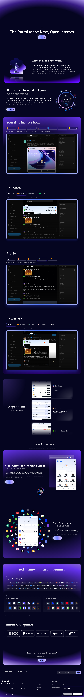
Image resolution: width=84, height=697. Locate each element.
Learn (74, 684)
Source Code (55, 689)
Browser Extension (56, 687)
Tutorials (54, 684)
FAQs (64, 684)
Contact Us (39, 687)
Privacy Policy (39, 689)
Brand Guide (39, 684)
